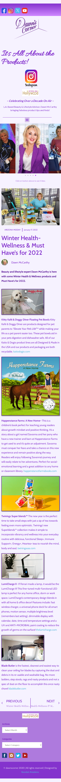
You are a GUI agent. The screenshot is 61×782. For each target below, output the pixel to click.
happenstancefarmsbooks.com (40, 471)
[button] (27, 120)
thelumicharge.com (46, 629)
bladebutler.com (17, 688)
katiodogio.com (21, 351)
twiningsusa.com (26, 548)
